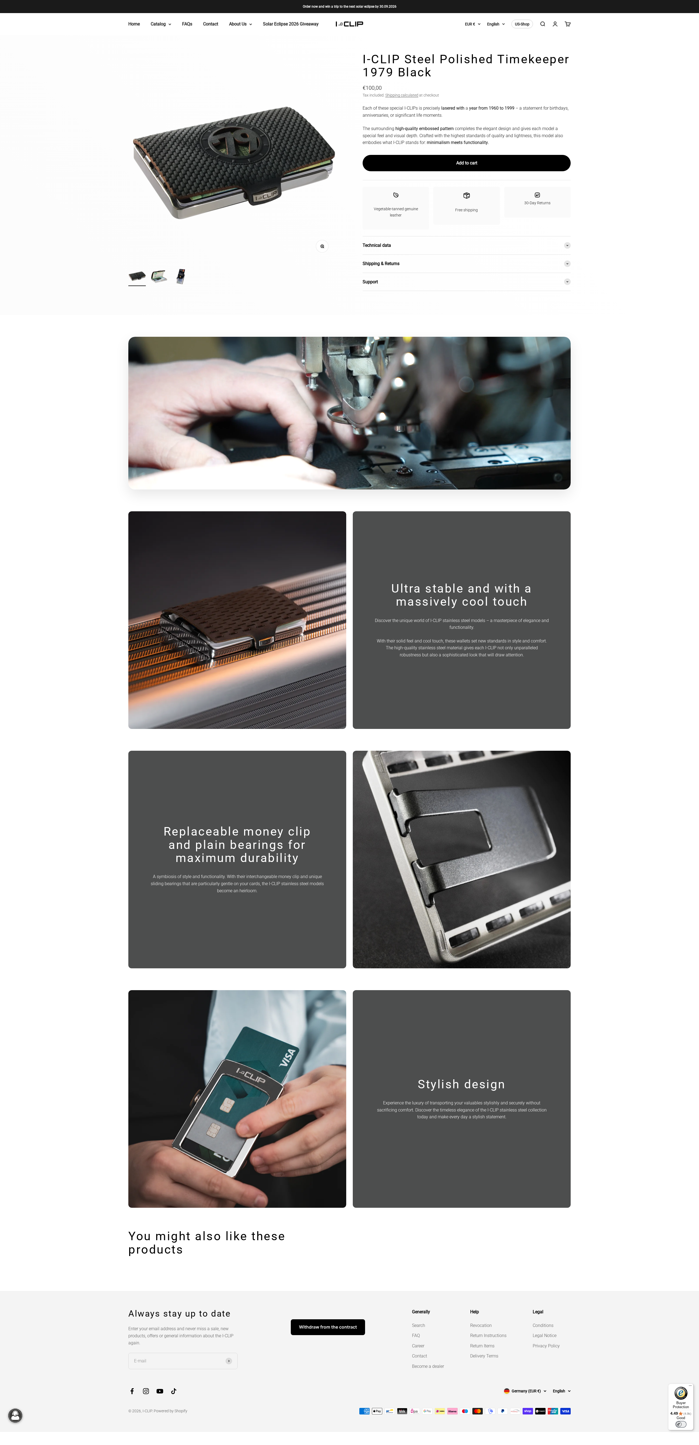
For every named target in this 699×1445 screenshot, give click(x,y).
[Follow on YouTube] (160, 1391)
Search (418, 1325)
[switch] (681, 1424)
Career (418, 1345)
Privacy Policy (546, 1345)
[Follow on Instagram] (146, 1391)
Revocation (481, 1325)
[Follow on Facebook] (132, 1391)
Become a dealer (428, 1366)
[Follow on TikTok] (173, 1391)
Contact (210, 24)
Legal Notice (544, 1335)
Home (134, 24)
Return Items (482, 1345)
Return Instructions (488, 1335)
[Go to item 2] (159, 277)
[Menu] (690, 1387)
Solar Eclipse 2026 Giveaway (291, 24)
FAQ (416, 1335)
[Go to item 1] (137, 276)
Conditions (543, 1325)
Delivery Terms (484, 1356)
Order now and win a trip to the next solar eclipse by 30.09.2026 (349, 6)
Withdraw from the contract (328, 1327)
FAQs (187, 24)
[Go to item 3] (180, 277)
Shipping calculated (401, 95)
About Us (238, 24)
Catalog (158, 24)
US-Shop (522, 24)
